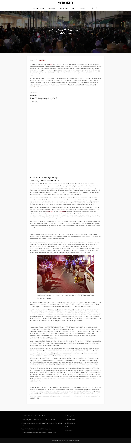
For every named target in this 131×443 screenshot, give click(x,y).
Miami (50, 64)
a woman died (49, 211)
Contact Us (83, 8)
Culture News (63, 8)
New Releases (51, 8)
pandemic (32, 87)
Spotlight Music (38, 8)
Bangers (74, 8)
